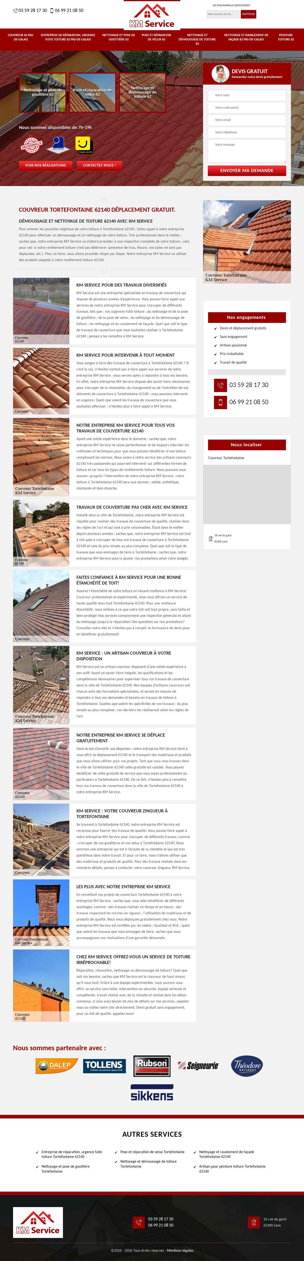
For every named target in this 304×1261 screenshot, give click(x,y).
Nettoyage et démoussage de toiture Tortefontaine (148, 1164)
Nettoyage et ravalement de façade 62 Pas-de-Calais (246, 37)
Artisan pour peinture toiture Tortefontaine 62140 (232, 1169)
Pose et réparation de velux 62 (156, 37)
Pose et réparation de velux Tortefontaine (152, 1152)
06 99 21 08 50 (69, 10)
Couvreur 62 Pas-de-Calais (21, 37)
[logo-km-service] (152, 15)
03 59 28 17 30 (33, 10)
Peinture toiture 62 (286, 37)
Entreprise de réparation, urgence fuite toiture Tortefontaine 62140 (72, 1154)
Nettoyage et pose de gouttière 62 (118, 37)
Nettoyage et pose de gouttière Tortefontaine (66, 1169)
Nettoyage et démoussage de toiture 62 (197, 40)
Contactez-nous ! (99, 166)
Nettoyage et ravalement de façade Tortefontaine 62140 (226, 1154)
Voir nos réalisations (45, 166)
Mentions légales (180, 1251)
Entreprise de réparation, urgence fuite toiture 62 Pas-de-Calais (68, 37)
